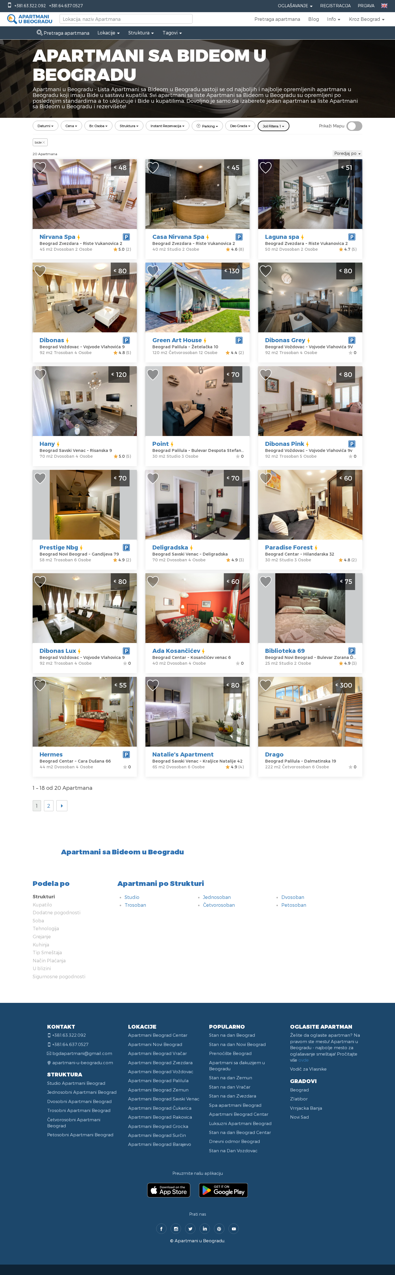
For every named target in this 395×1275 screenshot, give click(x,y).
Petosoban (293, 905)
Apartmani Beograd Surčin (157, 1135)
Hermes (51, 754)
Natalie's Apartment (183, 754)
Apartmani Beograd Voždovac (160, 1071)
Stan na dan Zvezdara (232, 1095)
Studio (132, 897)
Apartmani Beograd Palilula (158, 1080)
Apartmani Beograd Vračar (157, 1053)
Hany (47, 443)
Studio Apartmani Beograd (76, 1083)
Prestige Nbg (59, 547)
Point (160, 443)
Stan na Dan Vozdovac (233, 1150)
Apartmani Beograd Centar (157, 1035)
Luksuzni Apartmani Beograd (240, 1123)
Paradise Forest (289, 547)
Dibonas (52, 339)
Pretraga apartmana (277, 19)
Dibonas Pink (284, 443)
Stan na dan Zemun (230, 1077)
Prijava (366, 5)
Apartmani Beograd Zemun (158, 1089)
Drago (274, 754)
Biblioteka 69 (285, 650)
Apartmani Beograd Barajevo (159, 1144)
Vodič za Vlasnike (308, 1068)
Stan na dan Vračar (229, 1086)
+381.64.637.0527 (66, 5)
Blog (313, 19)
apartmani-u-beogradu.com (82, 1062)
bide (38, 142)
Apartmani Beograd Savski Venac (164, 1098)
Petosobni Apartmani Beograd (80, 1134)
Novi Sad (299, 1117)
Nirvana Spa (57, 236)
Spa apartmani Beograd (235, 1105)
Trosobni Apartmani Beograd (78, 1110)
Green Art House (177, 339)
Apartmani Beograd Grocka (158, 1126)
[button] (334, 19)
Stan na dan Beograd (232, 1035)
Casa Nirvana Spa (178, 236)
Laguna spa (282, 236)
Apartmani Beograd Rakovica (160, 1117)
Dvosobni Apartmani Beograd (79, 1101)
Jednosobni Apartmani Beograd (82, 1092)
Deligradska (170, 547)
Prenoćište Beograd (230, 1053)
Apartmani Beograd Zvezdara (160, 1062)
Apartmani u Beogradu (199, 1240)
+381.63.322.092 (30, 5)
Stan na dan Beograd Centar (240, 1132)
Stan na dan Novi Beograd (237, 1044)
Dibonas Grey (285, 339)
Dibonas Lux (58, 650)
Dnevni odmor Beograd (234, 1141)
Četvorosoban (219, 905)
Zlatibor (299, 1098)
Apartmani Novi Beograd (155, 1044)
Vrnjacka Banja (306, 1108)
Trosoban (135, 905)
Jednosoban (217, 897)
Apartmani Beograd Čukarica (159, 1108)
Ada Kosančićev (176, 650)
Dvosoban (292, 897)
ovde (303, 1059)
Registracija (335, 5)
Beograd (299, 1089)
